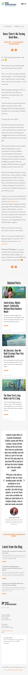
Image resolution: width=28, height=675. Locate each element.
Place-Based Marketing (17, 42)
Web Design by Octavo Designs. (15, 604)
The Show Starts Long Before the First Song (12, 397)
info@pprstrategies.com (7, 565)
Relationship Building (14, 44)
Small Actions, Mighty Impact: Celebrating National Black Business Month (13, 307)
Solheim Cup (11, 201)
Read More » (6, 326)
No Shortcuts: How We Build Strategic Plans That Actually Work (14, 353)
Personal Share (7, 42)
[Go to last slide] (4, 448)
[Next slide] (24, 448)
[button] (12, 50)
